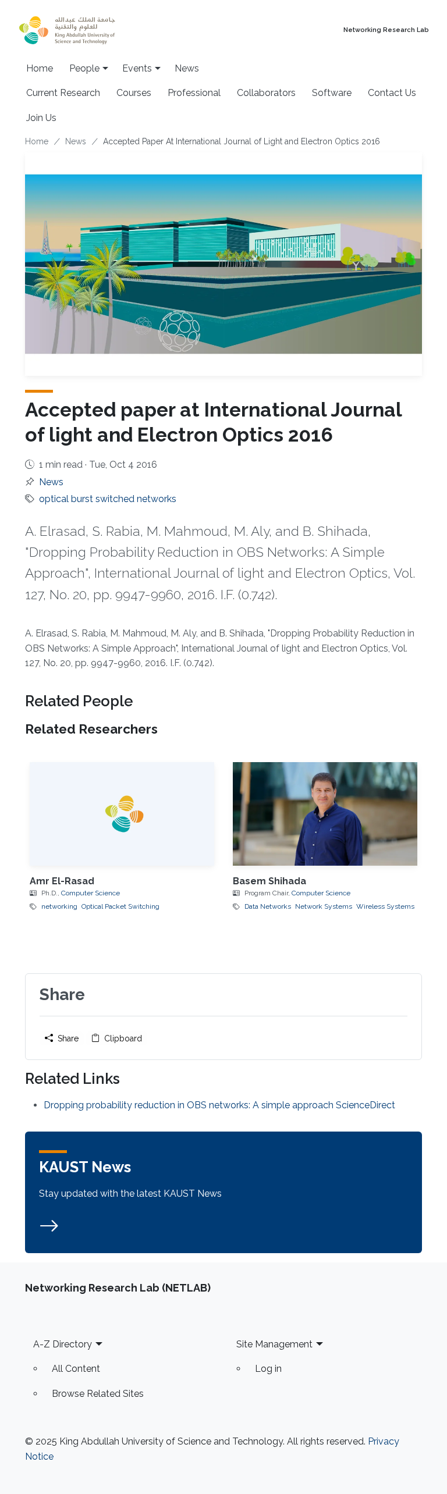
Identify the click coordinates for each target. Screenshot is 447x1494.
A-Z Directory (62, 1344)
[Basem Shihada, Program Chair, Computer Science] (325, 814)
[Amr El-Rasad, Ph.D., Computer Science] (122, 814)
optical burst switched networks (107, 498)
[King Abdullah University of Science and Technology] (92, 30)
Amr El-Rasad (62, 881)
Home (39, 68)
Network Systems (323, 906)
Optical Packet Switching (120, 906)
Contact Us (392, 92)
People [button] (84, 68)
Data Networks (267, 906)
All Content (76, 1368)
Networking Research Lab (386, 30)
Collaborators (266, 92)
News (187, 68)
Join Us (41, 117)
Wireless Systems (385, 906)
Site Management (274, 1344)
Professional (194, 92)
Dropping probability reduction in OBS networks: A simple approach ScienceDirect (219, 1105)
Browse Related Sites (98, 1393)
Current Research (63, 92)
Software (332, 92)
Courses (133, 92)
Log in (268, 1368)
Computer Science (90, 893)
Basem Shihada (269, 881)
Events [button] (137, 68)
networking (59, 906)
